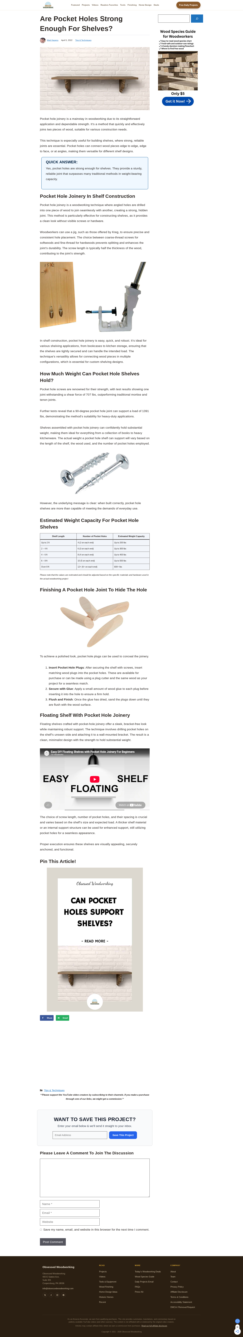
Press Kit (139, 1292)
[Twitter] (44, 1295)
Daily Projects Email (144, 1282)
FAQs (137, 1287)
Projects (86, 5)
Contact (174, 1282)
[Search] (197, 18)
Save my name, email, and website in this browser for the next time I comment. (96, 1229)
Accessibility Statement (181, 1302)
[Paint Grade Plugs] (95, 622)
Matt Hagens (52, 40)
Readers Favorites (109, 5)
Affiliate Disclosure (178, 1292)
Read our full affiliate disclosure (154, 1326)
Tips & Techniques (83, 40)
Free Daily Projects (188, 5)
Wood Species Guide (144, 1277)
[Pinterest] (63, 1295)
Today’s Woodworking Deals (148, 1272)
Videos (95, 5)
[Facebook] (51, 1295)
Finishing (132, 5)
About (173, 1272)
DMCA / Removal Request (182, 1307)
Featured (75, 5)
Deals (156, 5)
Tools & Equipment (107, 1282)
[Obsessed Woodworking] (48, 5)
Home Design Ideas (108, 1292)
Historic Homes (106, 1297)
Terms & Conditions (179, 1297)
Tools (122, 5)
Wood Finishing (106, 1287)
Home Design (145, 5)
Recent (102, 1302)
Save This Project (123, 1135)
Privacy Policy (177, 1287)
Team (173, 1277)
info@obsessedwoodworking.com (58, 1288)
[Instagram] (57, 1295)
